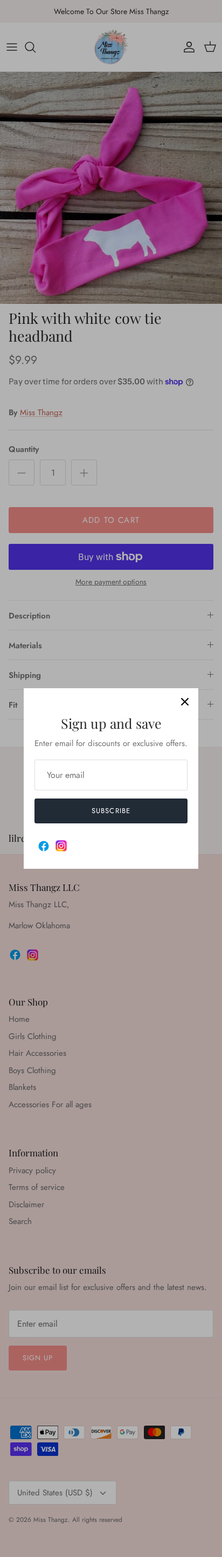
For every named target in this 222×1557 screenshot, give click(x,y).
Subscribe (111, 811)
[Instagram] (61, 845)
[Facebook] (43, 846)
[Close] (185, 702)
